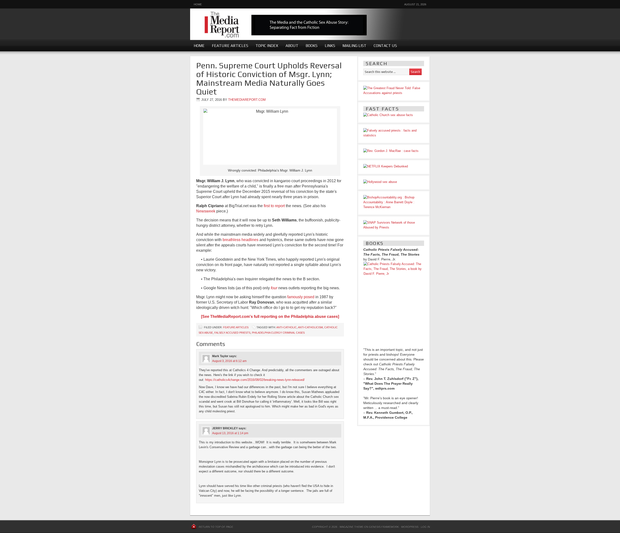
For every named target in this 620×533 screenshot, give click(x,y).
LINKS (330, 45)
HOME (199, 45)
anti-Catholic (286, 327)
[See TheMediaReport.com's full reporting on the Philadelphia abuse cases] (270, 316)
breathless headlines (240, 240)
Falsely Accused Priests (232, 332)
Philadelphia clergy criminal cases (278, 332)
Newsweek (205, 211)
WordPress (409, 526)
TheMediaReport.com (247, 100)
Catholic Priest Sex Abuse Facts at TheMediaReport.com (310, 22)
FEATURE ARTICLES (230, 45)
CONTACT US (385, 45)
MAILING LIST (354, 45)
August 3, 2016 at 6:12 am (229, 361)
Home (198, 4)
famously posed (300, 297)
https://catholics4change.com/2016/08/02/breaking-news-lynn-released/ (255, 380)
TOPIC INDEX (267, 45)
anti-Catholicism (310, 327)
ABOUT (292, 45)
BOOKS (312, 45)
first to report (274, 206)
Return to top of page (216, 526)
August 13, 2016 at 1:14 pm (230, 433)
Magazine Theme (351, 526)
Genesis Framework (384, 526)
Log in (425, 526)
